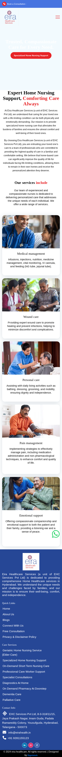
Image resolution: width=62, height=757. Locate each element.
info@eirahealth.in (19, 732)
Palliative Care (11, 699)
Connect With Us (13, 625)
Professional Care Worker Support (24, 671)
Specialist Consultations (17, 677)
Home (6, 608)
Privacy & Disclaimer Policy (19, 636)
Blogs (6, 619)
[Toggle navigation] (58, 17)
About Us (8, 614)
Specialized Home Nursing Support (31, 55)
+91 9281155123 (38, 3)
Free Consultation (14, 631)
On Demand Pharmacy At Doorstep (24, 688)
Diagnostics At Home (16, 682)
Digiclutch (33, 755)
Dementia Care (12, 694)
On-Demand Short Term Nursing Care (26, 666)
